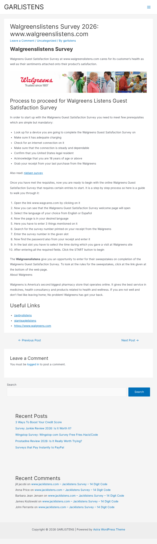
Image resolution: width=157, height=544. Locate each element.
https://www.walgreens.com (32, 325)
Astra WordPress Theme (109, 529)
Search (11, 384)
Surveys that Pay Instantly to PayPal (39, 447)
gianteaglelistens (25, 320)
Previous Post (29, 340)
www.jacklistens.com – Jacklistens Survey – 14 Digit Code (69, 484)
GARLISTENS (24, 7)
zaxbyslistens (23, 315)
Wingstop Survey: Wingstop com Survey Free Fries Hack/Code (56, 434)
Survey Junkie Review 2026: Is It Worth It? (43, 428)
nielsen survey (33, 173)
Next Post (130, 340)
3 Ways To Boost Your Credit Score (38, 422)
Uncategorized (46, 40)
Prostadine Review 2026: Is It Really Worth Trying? (48, 441)
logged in (33, 364)
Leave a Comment (22, 40)
